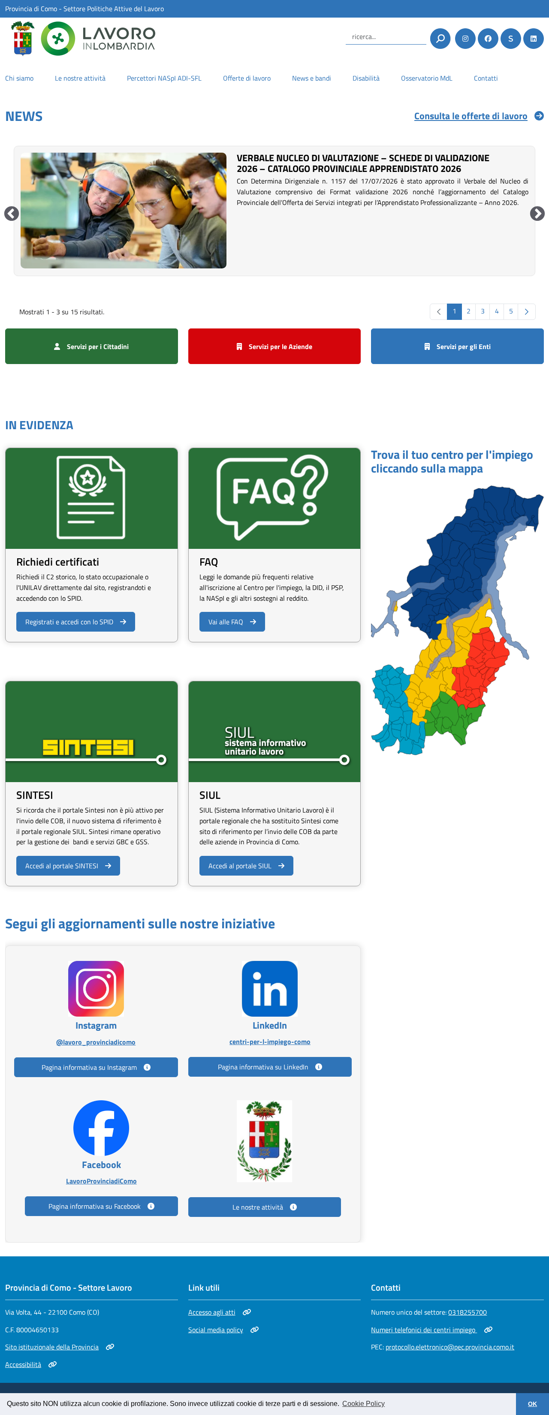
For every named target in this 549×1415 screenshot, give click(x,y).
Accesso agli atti (218, 1312)
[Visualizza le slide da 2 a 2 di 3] (537, 214)
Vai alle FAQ (225, 622)
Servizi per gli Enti (464, 346)
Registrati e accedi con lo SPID (69, 621)
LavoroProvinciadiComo (101, 1180)
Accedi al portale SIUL (239, 865)
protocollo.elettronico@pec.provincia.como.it (450, 1347)
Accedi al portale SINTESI (61, 865)
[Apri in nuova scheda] (457, 619)
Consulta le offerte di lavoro (471, 115)
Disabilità (366, 78)
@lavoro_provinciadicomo (96, 1041)
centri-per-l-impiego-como (270, 1041)
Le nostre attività (80, 78)
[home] (80, 38)
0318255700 (467, 1312)
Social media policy (218, 1330)
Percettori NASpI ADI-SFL (164, 78)
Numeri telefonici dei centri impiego (424, 1330)
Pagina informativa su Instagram (89, 1067)
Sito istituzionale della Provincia (52, 1347)
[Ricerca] (440, 38)
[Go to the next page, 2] (527, 312)
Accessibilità (31, 1364)
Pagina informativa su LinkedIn (263, 1067)
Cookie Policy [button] (363, 1403)
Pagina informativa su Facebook (94, 1206)
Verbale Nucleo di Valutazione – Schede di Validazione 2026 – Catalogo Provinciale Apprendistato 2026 (363, 163)
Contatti (486, 78)
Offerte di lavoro (247, 78)
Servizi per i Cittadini (98, 346)
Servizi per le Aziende (280, 346)
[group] (274, 210)
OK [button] (532, 1403)
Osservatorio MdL (426, 78)
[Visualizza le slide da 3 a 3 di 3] (11, 214)
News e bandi (311, 78)
